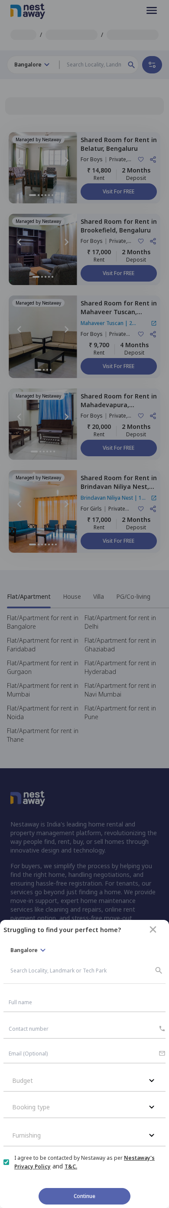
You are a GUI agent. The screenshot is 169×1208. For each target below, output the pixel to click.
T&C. (71, 1166)
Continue (84, 1196)
